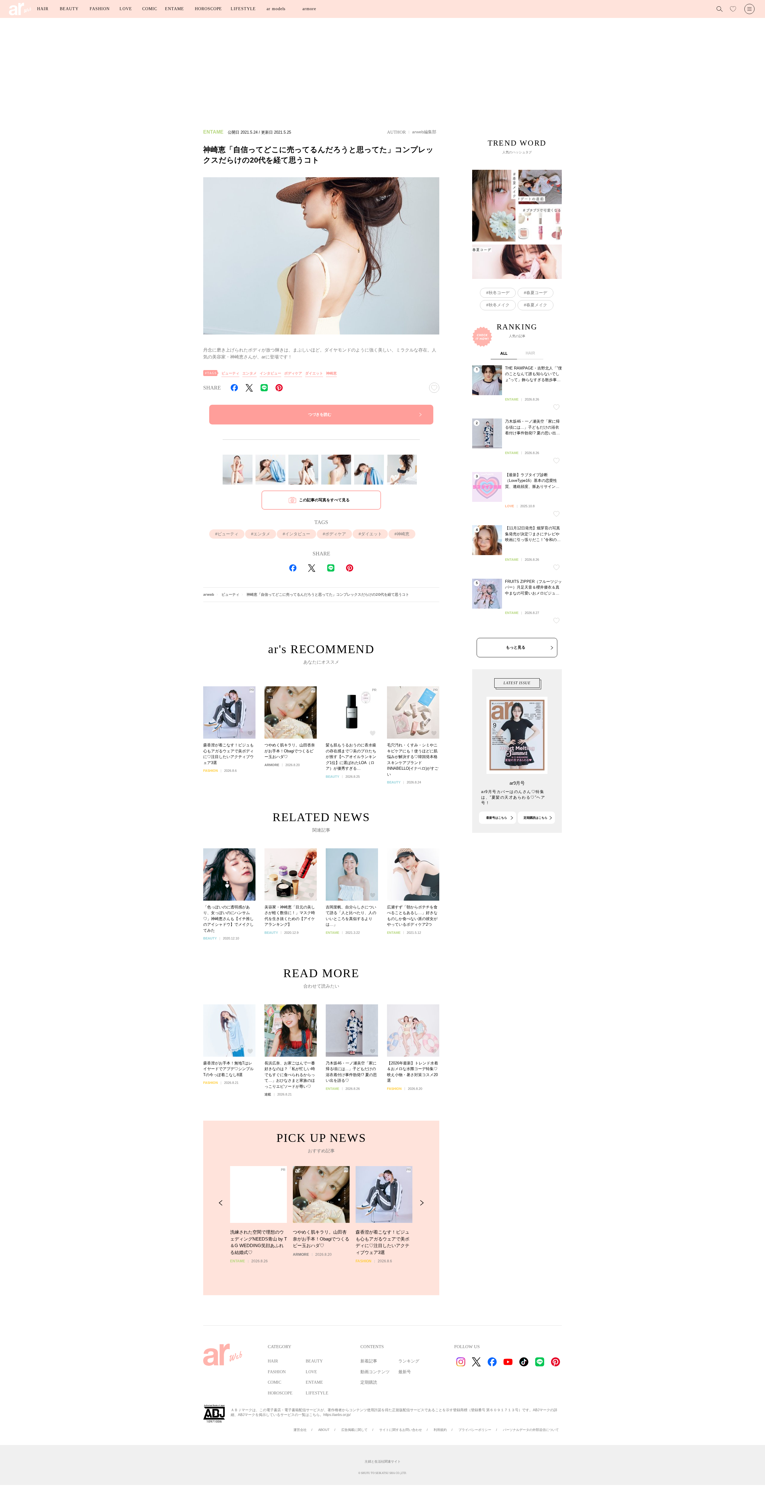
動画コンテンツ (375, 1372)
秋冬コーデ (499, 292)
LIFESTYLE (243, 9)
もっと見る (515, 647)
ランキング (408, 1361)
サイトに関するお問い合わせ (400, 1430)
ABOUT (324, 1430)
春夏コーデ (536, 292)
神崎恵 (331, 373)
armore (309, 9)
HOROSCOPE (208, 9)
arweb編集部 (424, 131)
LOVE (126, 9)
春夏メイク (536, 305)
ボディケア (293, 373)
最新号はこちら (496, 817)
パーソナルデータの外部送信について (531, 1430)
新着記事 (368, 1361)
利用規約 (440, 1430)
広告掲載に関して (354, 1430)
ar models (276, 9)
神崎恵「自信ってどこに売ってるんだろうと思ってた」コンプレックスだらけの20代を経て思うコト (328, 594)
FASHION (99, 9)
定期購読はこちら (535, 817)
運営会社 (300, 1430)
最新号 (404, 1372)
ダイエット (314, 373)
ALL (503, 353)
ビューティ (230, 373)
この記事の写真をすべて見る (324, 500)
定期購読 (368, 1382)
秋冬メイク (499, 305)
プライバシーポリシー (474, 1430)
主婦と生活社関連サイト (383, 1461)
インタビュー (270, 373)
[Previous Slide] (220, 1203)
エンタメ (249, 373)
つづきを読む (319, 414)
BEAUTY (69, 9)
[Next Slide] (421, 1203)
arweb (208, 594)
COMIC (149, 9)
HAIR (42, 9)
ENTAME (174, 9)
